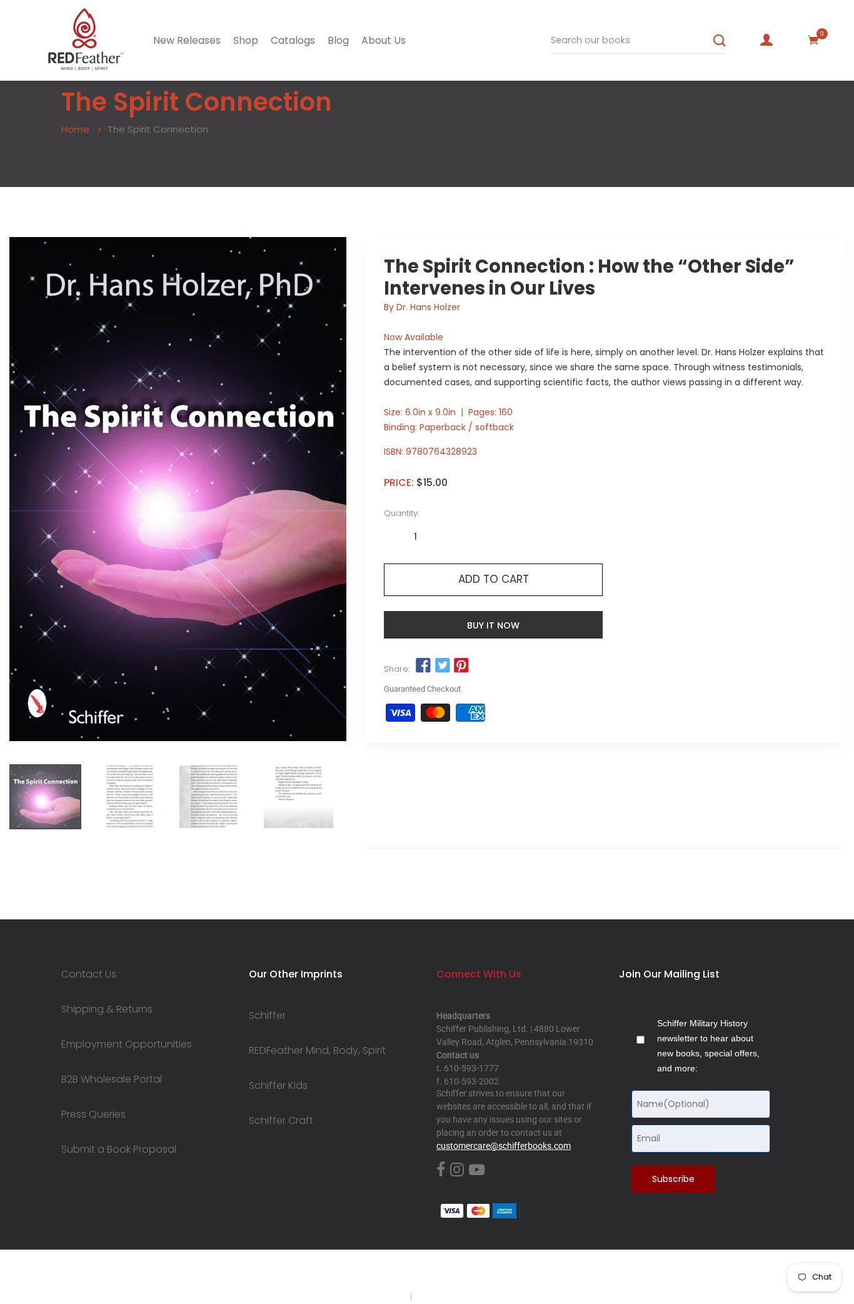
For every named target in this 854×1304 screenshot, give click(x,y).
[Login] (766, 40)
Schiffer (267, 1016)
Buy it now (493, 625)
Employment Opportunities (126, 1044)
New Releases (187, 40)
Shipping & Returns (107, 1009)
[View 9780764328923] (45, 796)
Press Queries (93, 1114)
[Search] (719, 40)
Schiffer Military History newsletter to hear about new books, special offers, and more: (708, 1045)
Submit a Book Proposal (118, 1150)
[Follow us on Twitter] (443, 666)
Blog (338, 40)
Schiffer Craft (281, 1121)
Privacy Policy (381, 1296)
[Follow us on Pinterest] (461, 666)
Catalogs (293, 40)
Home (75, 129)
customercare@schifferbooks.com (503, 1146)
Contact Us (88, 974)
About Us (383, 40)
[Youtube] (477, 1170)
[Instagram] (457, 1170)
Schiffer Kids (278, 1086)
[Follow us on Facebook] (423, 666)
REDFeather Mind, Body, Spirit (317, 1051)
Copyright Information (457, 1296)
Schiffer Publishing (460, 1272)
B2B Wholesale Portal (111, 1079)
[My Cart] (813, 40)
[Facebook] (440, 1170)
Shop (245, 40)
